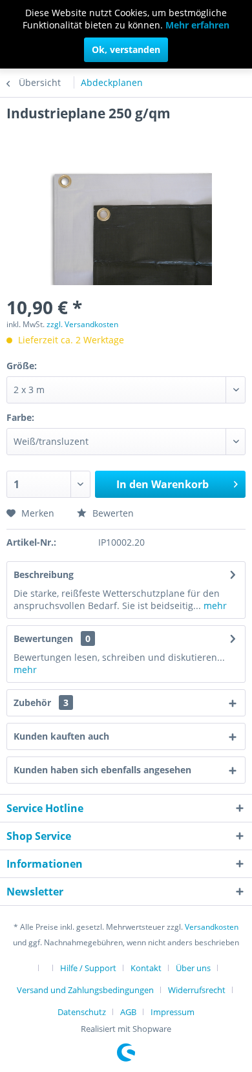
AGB (128, 1012)
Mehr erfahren (197, 25)
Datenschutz (82, 1012)
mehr (214, 605)
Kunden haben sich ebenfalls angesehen (102, 770)
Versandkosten (211, 926)
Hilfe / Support (88, 968)
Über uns (193, 968)
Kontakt (146, 968)
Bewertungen (43, 638)
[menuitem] (36, 967)
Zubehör (41, 702)
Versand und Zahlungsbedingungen (85, 990)
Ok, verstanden (126, 49)
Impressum (172, 1012)
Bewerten (112, 513)
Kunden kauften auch (61, 736)
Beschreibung (44, 574)
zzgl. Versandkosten (82, 324)
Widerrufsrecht (197, 990)
